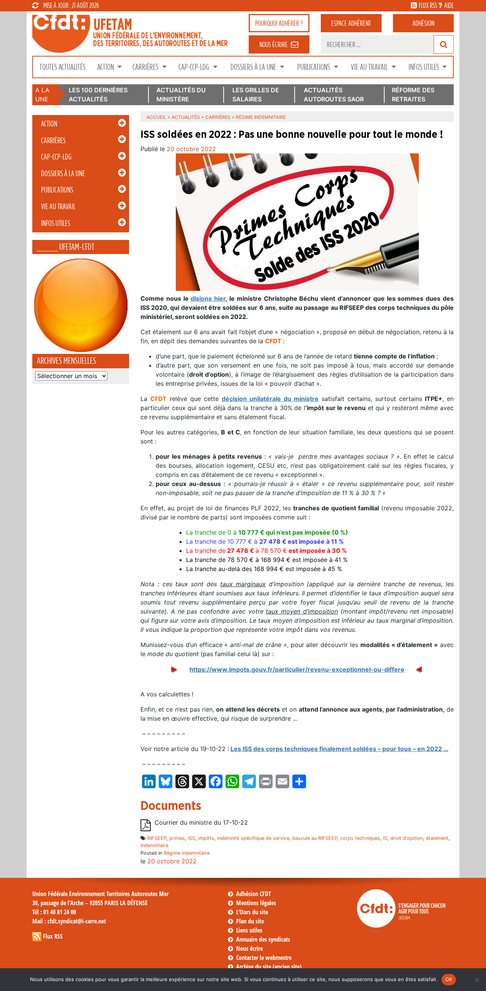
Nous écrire (249, 948)
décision (270, 398)
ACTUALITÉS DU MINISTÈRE (181, 94)
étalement (437, 838)
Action (106, 67)
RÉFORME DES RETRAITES (413, 94)
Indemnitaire (154, 845)
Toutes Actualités (62, 67)
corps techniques (360, 838)
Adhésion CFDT (253, 894)
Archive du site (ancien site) (268, 967)
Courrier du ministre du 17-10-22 (201, 822)
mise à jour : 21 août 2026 (71, 5)
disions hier (208, 298)
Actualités (186, 117)
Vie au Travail (370, 67)
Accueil (156, 117)
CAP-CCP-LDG (194, 67)
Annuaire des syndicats (263, 939)
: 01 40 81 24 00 (54, 912)
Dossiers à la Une (254, 67)
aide (449, 5)
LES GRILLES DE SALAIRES (255, 94)
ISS (191, 838)
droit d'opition (406, 838)
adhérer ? (279, 23)
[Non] (476, 979)
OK (449, 979)
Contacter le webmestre (264, 957)
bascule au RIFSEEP (314, 838)
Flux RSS (53, 936)
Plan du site (250, 921)
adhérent (351, 23)
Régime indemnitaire (187, 853)
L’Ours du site (252, 912)
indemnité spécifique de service (253, 838)
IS (385, 838)
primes (177, 838)
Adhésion (423, 23)
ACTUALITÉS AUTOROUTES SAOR (334, 94)
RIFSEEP (156, 838)
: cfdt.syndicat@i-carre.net (69, 921)
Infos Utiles (424, 67)
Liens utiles (249, 930)
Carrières (146, 67)
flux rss (428, 5)
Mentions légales (256, 903)
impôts (206, 838)
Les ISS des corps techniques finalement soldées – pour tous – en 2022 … (339, 749)
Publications (314, 67)
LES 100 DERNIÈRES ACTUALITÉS (98, 94)
